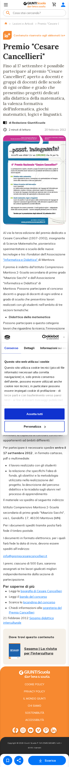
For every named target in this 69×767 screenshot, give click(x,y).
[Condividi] (18, 760)
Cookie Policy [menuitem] (34, 684)
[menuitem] (15, 730)
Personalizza (32, 426)
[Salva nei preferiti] (7, 760)
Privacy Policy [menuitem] (34, 691)
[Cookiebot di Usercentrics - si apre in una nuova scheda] (44, 337)
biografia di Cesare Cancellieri (41, 591)
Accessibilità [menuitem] (34, 720)
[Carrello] (54, 4)
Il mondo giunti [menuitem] (34, 698)
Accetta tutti (34, 413)
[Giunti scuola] (34, 673)
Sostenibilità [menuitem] (34, 712)
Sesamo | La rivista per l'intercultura (40, 650)
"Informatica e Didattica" (20, 260)
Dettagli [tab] (29, 347)
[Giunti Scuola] (34, 5)
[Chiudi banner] (64, 337)
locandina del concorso (39, 602)
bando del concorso (33, 597)
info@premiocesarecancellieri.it (25, 556)
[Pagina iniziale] (6, 23)
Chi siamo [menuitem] (34, 705)
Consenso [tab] (11, 347)
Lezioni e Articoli (23, 23)
